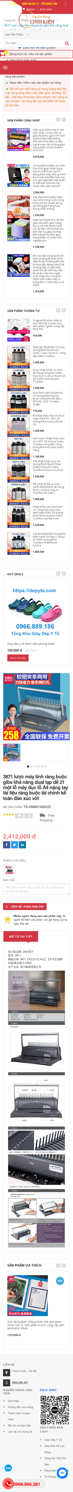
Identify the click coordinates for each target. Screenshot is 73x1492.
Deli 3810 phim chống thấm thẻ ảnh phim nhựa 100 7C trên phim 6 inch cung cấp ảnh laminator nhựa (35, 1325)
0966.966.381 (20, 1382)
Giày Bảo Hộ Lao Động (54, 1449)
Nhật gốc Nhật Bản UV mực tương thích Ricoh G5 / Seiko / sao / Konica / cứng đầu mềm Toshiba (49, 351)
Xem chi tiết (18, 658)
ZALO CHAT (48, 1390)
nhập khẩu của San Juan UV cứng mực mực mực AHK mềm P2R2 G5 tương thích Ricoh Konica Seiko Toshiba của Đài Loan (48, 512)
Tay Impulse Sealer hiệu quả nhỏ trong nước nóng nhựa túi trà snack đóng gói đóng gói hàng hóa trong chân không (48, 203)
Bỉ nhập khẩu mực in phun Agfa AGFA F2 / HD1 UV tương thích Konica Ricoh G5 (48, 420)
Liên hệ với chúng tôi (20, 1431)
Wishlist (30, 9)
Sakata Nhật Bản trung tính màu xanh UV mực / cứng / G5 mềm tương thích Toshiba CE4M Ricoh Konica (49, 539)
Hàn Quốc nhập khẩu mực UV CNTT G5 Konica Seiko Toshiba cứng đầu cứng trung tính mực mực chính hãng (48, 444)
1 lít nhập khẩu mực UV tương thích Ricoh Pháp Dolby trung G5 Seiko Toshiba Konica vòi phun (48, 465)
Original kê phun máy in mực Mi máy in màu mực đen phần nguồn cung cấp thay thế (48, 324)
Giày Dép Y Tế (53, 1440)
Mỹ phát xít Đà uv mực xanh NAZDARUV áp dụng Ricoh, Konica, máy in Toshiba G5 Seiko (48, 488)
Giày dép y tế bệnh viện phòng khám (31, 644)
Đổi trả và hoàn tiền (19, 1425)
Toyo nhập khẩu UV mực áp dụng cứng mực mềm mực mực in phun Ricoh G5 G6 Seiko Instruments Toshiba (49, 375)
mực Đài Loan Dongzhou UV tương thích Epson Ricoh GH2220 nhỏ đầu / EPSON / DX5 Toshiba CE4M (48, 398)
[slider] (10, 814)
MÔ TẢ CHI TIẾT (20, 936)
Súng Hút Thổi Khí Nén (55, 1461)
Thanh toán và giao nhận (19, 1416)
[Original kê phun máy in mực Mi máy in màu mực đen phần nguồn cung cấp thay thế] (18, 330)
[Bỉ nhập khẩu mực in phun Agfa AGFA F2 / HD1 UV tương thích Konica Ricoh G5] (18, 425)
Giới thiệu (13, 1401)
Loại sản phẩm (14, 34)
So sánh (47, 9)
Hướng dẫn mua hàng (20, 1407)
